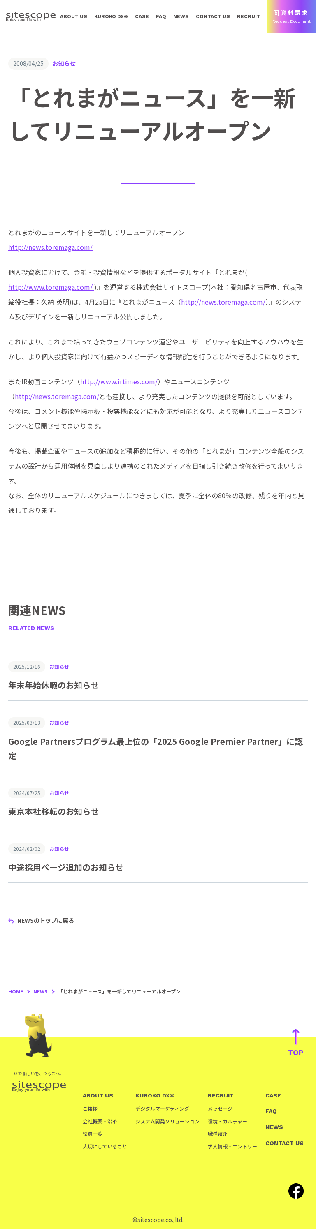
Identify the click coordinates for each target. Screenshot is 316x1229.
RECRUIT (248, 16)
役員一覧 (92, 1133)
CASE (142, 16)
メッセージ (220, 1108)
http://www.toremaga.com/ (51, 287)
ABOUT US (73, 16)
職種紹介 (218, 1133)
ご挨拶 (90, 1108)
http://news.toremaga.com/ (50, 247)
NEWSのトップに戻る (45, 920)
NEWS (181, 16)
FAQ (161, 16)
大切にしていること (105, 1146)
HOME (15, 991)
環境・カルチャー (227, 1121)
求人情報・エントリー (232, 1146)
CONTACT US (213, 16)
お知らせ (64, 63)
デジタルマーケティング (162, 1108)
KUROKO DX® (111, 16)
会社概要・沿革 (100, 1121)
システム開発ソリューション (167, 1121)
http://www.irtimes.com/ (119, 381)
